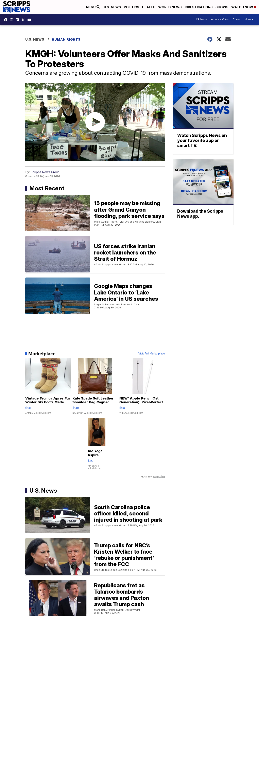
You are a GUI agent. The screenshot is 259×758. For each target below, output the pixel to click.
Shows (221, 7)
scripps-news (18, 19)
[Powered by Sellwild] (159, 476)
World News (170, 7)
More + (248, 19)
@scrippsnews (30, 19)
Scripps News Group (45, 172)
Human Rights (66, 39)
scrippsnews (6, 19)
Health (148, 7)
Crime (236, 19)
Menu (91, 7)
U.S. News (112, 7)
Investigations (199, 7)
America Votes (220, 19)
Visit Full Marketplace (151, 353)
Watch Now (242, 7)
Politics (131, 7)
